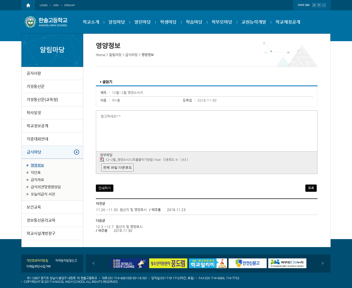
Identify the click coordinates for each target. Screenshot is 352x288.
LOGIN (43, 5)
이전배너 (93, 263)
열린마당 (142, 21)
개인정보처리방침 (37, 260)
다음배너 (323, 263)
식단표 (36, 172)
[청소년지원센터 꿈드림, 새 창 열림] (168, 260)
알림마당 (116, 21)
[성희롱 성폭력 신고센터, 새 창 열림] (129, 260)
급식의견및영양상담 (46, 187)
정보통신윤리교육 (41, 220)
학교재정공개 (287, 21)
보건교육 (34, 207)
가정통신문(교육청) (42, 99)
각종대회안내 (37, 139)
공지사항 (34, 73)
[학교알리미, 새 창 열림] (208, 260)
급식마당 (34, 152)
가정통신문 (36, 86)
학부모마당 (222, 21)
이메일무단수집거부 (38, 266)
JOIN (55, 5)
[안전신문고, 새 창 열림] (248, 260)
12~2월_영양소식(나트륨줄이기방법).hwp (133, 159)
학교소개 (91, 21)
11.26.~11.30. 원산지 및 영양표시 (121, 210)
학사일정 (34, 112)
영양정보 (37, 165)
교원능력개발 (253, 21)
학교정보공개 (37, 126)
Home (100, 55)
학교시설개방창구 (41, 233)
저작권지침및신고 (66, 260)
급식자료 (37, 180)
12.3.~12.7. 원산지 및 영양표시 (119, 227)
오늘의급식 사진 (43, 194)
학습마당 (194, 21)
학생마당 (168, 21)
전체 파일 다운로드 (117, 167)
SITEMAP (69, 5)
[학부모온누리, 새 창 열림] (287, 260)
